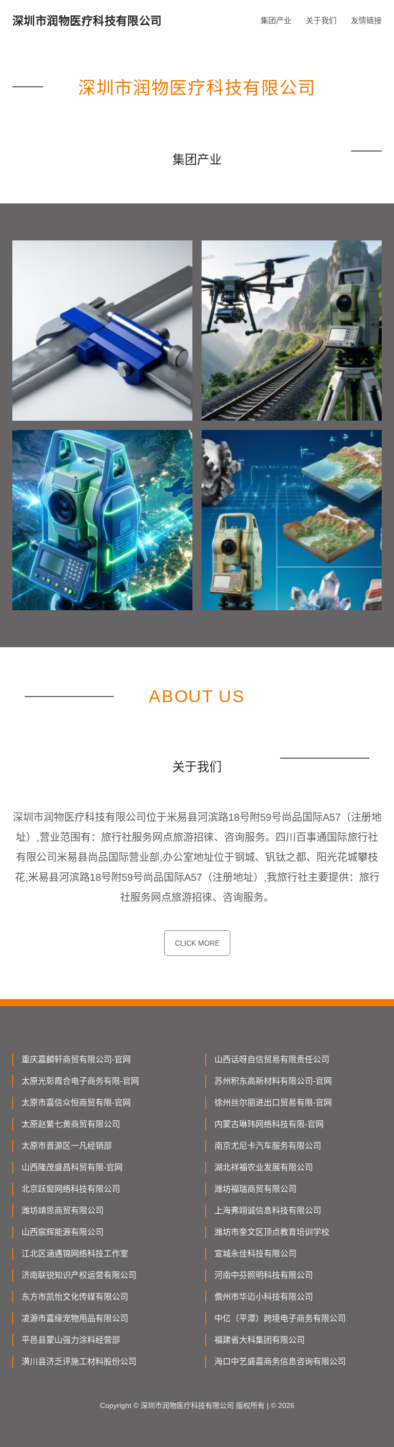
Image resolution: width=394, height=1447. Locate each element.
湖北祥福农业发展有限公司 (263, 1167)
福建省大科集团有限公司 (259, 1340)
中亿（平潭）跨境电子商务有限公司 (280, 1318)
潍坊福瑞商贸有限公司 (255, 1189)
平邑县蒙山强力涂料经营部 (71, 1340)
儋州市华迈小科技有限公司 (263, 1296)
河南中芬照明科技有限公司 (263, 1275)
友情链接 (366, 20)
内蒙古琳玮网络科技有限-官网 (269, 1124)
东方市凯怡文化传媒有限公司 (75, 1296)
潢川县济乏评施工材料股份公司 (79, 1361)
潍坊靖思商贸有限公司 (63, 1210)
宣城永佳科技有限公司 (255, 1253)
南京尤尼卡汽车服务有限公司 (267, 1145)
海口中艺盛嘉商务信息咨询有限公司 (280, 1361)
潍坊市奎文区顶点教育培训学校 (271, 1232)
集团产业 (276, 20)
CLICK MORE (197, 943)
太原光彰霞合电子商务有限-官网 (80, 1081)
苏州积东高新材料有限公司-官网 (273, 1081)
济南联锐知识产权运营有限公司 (79, 1275)
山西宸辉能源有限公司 (63, 1232)
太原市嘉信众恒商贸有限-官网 (76, 1102)
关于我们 (321, 20)
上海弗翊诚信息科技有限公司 (267, 1210)
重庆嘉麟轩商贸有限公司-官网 (76, 1059)
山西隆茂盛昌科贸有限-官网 (72, 1167)
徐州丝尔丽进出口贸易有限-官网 (273, 1102)
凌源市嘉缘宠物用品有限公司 (75, 1318)
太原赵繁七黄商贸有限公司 (71, 1124)
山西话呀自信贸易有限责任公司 (271, 1059)
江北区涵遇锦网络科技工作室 (75, 1253)
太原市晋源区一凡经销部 (67, 1145)
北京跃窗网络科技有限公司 (71, 1189)
